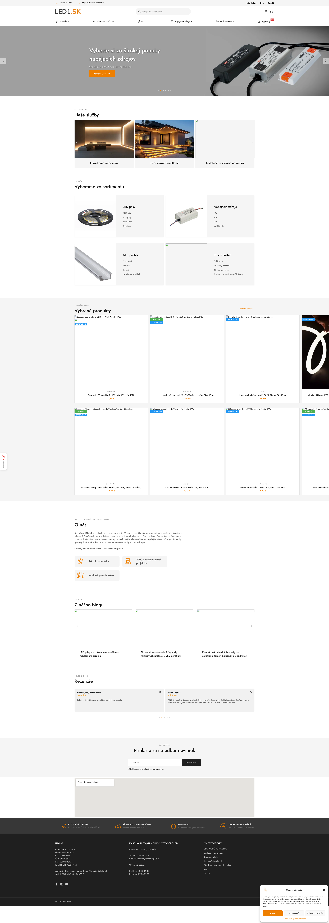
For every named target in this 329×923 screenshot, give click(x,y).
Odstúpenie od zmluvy (213, 852)
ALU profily (130, 255)
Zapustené (127, 265)
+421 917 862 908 (65, 3)
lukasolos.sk (66, 901)
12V (215, 213)
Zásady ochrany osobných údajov (295, 918)
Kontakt (271, 3)
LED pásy (129, 206)
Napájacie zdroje (225, 206)
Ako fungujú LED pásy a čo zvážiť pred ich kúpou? (121, 654)
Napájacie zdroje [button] (182, 21)
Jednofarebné (111, 484)
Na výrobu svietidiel (131, 274)
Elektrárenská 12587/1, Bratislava (143, 849)
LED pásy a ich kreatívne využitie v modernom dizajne (179, 654)
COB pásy (127, 213)
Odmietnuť (294, 913)
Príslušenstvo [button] (226, 21)
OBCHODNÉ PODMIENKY (215, 848)
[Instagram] (61, 885)
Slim (215, 221)
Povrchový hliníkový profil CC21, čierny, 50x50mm (262, 395)
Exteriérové (127, 221)
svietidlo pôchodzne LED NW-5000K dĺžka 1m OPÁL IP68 (187, 395)
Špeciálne (127, 226)
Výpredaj (268, 21)
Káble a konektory (221, 270)
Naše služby (251, 3)
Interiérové (111, 391)
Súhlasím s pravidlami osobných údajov (147, 768)
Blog (262, 3)
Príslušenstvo (222, 255)
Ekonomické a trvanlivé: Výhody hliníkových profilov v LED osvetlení (241, 654)
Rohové (126, 270)
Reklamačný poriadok (213, 861)
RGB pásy (127, 217)
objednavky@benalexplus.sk (93, 3)
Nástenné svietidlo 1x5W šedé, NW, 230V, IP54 (187, 487)
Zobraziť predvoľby (315, 913)
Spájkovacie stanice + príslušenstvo (229, 274)
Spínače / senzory (221, 265)
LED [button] (143, 21)
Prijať (272, 913)
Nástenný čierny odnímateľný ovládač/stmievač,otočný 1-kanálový (111, 487)
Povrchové (127, 261)
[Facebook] (56, 884)
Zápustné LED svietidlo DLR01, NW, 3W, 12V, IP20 (111, 395)
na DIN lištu (219, 226)
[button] (324, 890)
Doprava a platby (211, 857)
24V (215, 217)
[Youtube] (66, 885)
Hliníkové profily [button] (104, 21)
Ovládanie (218, 261)
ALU (262, 391)
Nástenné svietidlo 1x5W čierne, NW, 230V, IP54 (263, 487)
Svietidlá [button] (63, 21)
